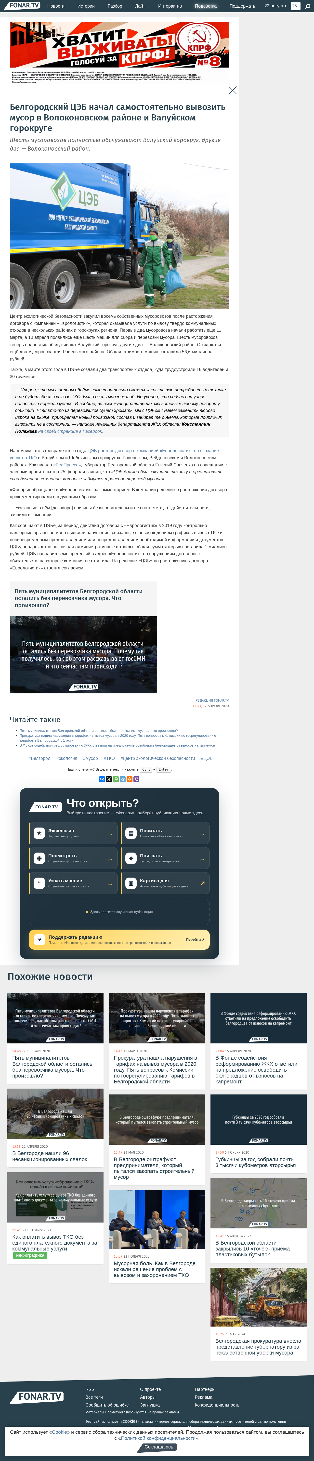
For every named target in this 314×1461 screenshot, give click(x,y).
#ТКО (109, 758)
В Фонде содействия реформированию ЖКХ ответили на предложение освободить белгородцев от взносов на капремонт (118, 745)
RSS (89, 1389)
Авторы (148, 1397)
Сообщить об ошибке (107, 1405)
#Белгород (39, 758)
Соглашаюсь (158, 1447)
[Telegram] (123, 779)
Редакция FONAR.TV (212, 700)
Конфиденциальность (217, 1405)
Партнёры (205, 1389)
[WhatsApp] (116, 779)
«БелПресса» (67, 465)
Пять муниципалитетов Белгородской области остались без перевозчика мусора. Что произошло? (99, 730)
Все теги (94, 1397)
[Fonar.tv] (22, 6)
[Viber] (136, 779)
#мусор (90, 758)
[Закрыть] (233, 90)
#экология (66, 758)
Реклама (203, 1397)
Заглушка (150, 1405)
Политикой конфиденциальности (158, 1438)
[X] (109, 779)
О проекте (150, 1389)
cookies (130, 1421)
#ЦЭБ (207, 758)
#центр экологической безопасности (158, 758)
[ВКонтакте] (102, 779)
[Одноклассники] (129, 779)
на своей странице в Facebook (70, 431)
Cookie (59, 1432)
